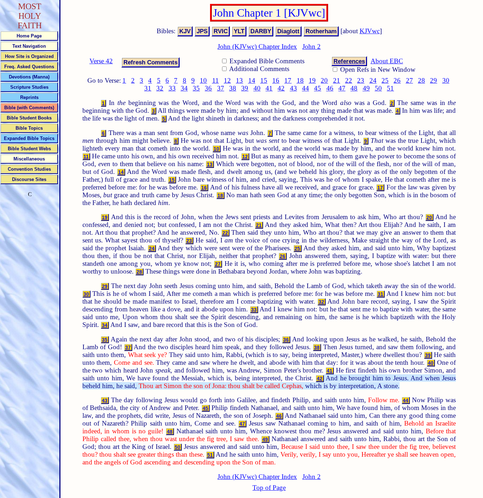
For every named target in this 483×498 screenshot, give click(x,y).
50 (378, 88)
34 (184, 88)
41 (269, 88)
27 (409, 80)
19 (312, 80)
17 (287, 80)
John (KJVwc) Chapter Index (257, 46)
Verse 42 (101, 61)
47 (341, 88)
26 (397, 80)
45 (317, 88)
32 (159, 88)
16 (275, 80)
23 (360, 80)
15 (263, 80)
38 (232, 88)
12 (227, 80)
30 (445, 80)
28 (421, 80)
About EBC (387, 61)
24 (373, 80)
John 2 (311, 46)
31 (147, 88)
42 (281, 88)
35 (196, 88)
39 (244, 88)
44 (305, 88)
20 (324, 80)
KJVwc (370, 31)
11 (215, 80)
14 (251, 80)
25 (385, 80)
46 (329, 88)
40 (257, 88)
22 (348, 80)
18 (300, 80)
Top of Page (269, 487)
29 (433, 80)
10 (203, 80)
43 (293, 88)
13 (239, 80)
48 (353, 88)
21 (336, 80)
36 (208, 88)
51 (390, 88)
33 (172, 88)
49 (366, 88)
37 (220, 88)
